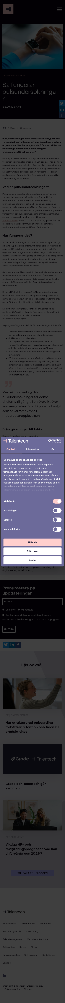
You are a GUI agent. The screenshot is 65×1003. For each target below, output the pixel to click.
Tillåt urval (32, 551)
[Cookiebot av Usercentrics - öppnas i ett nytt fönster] (48, 441)
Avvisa (32, 560)
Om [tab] (53, 449)
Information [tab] (32, 449)
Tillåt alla (32, 542)
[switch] (57, 510)
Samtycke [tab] (11, 449)
